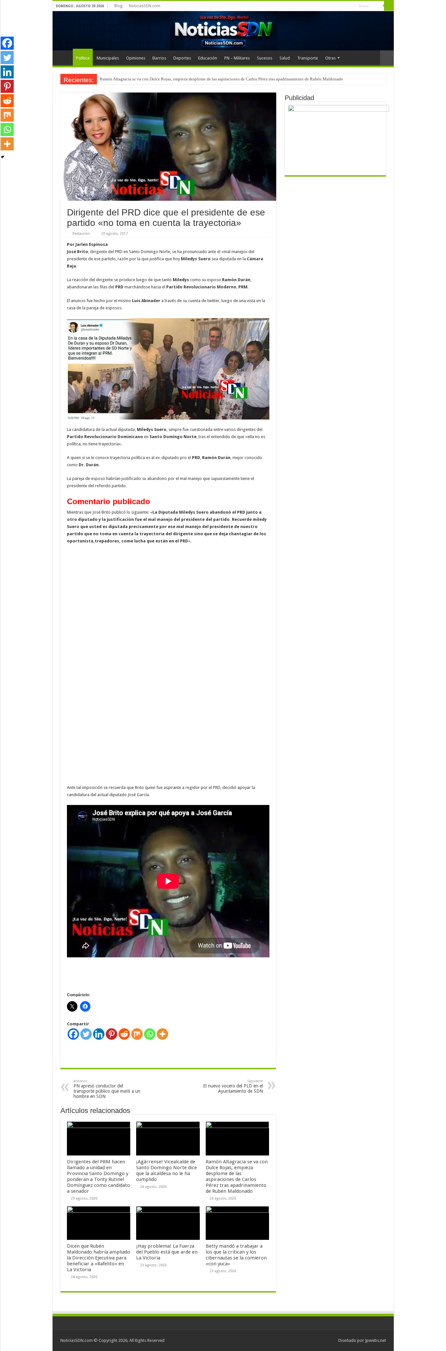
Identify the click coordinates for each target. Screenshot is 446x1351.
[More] (162, 1034)
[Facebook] (73, 1034)
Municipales (108, 58)
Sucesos (264, 58)
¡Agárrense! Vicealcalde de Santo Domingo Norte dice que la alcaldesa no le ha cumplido (166, 1170)
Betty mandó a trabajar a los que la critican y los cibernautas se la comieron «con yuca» (236, 1255)
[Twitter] (86, 1034)
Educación (207, 58)
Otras (330, 58)
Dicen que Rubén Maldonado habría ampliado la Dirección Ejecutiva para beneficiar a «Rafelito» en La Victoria (98, 1258)
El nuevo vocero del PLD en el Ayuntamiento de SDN (233, 1086)
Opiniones (135, 58)
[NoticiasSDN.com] (223, 30)
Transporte (307, 58)
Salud (284, 58)
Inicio (64, 57)
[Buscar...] (389, 6)
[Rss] (349, 6)
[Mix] (137, 1034)
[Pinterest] (111, 1034)
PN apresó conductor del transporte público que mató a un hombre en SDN (106, 1089)
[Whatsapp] (149, 1034)
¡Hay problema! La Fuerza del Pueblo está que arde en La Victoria (167, 1252)
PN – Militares (237, 58)
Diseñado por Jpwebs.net (362, 1340)
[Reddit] (124, 1034)
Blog (118, 6)
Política (82, 58)
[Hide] (2, 157)
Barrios (159, 58)
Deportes (182, 58)
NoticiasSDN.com (144, 6)
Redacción (81, 233)
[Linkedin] (98, 1034)
